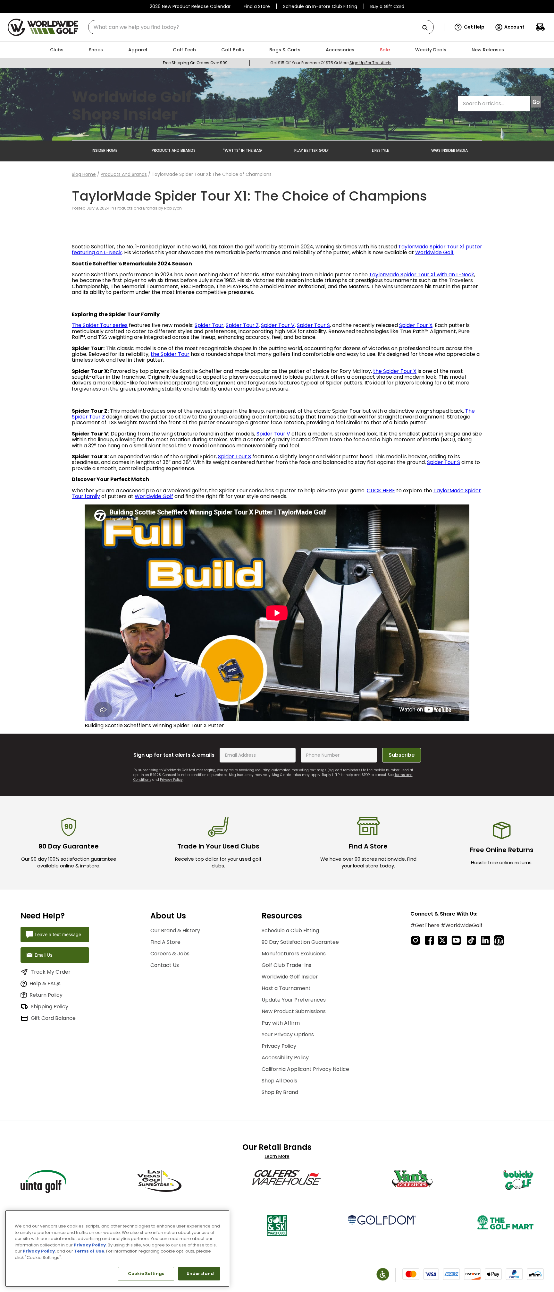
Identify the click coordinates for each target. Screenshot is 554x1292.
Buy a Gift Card (387, 6)
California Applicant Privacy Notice (305, 1069)
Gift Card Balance (53, 1018)
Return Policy (46, 995)
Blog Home (84, 174)
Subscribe (402, 755)
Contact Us (164, 965)
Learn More (277, 1156)
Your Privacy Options (288, 1034)
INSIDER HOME (104, 150)
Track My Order (51, 972)
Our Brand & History (175, 930)
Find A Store (165, 942)
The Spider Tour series (100, 325)
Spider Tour (209, 325)
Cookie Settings (146, 1273)
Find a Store (257, 6)
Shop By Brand (280, 1092)
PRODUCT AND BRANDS (174, 150)
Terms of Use (89, 1251)
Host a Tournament (286, 988)
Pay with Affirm (281, 1023)
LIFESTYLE (380, 150)
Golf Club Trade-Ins (286, 965)
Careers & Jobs (169, 953)
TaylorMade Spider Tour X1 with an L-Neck (421, 274)
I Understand (199, 1273)
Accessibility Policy (285, 1057)
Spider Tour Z (242, 325)
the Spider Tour (170, 354)
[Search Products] (427, 28)
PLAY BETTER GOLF (311, 150)
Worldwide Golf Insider (290, 976)
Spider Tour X (415, 325)
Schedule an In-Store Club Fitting (320, 6)
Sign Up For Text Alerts (370, 62)
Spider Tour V (278, 325)
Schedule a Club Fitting (290, 930)
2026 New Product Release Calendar (190, 6)
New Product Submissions (294, 1011)
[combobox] (261, 27)
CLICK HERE (381, 490)
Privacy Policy (171, 779)
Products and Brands (124, 174)
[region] (117, 1248)
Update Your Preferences (294, 999)
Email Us (43, 955)
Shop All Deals (279, 1080)
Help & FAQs (45, 983)
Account (514, 27)
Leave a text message (58, 934)
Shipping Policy (49, 1006)
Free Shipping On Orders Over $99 (195, 62)
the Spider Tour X (394, 371)
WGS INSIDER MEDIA (449, 150)
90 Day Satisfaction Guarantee (300, 942)
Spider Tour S (313, 325)
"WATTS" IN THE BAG (242, 150)
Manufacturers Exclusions (294, 953)
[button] (469, 27)
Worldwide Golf (434, 252)
